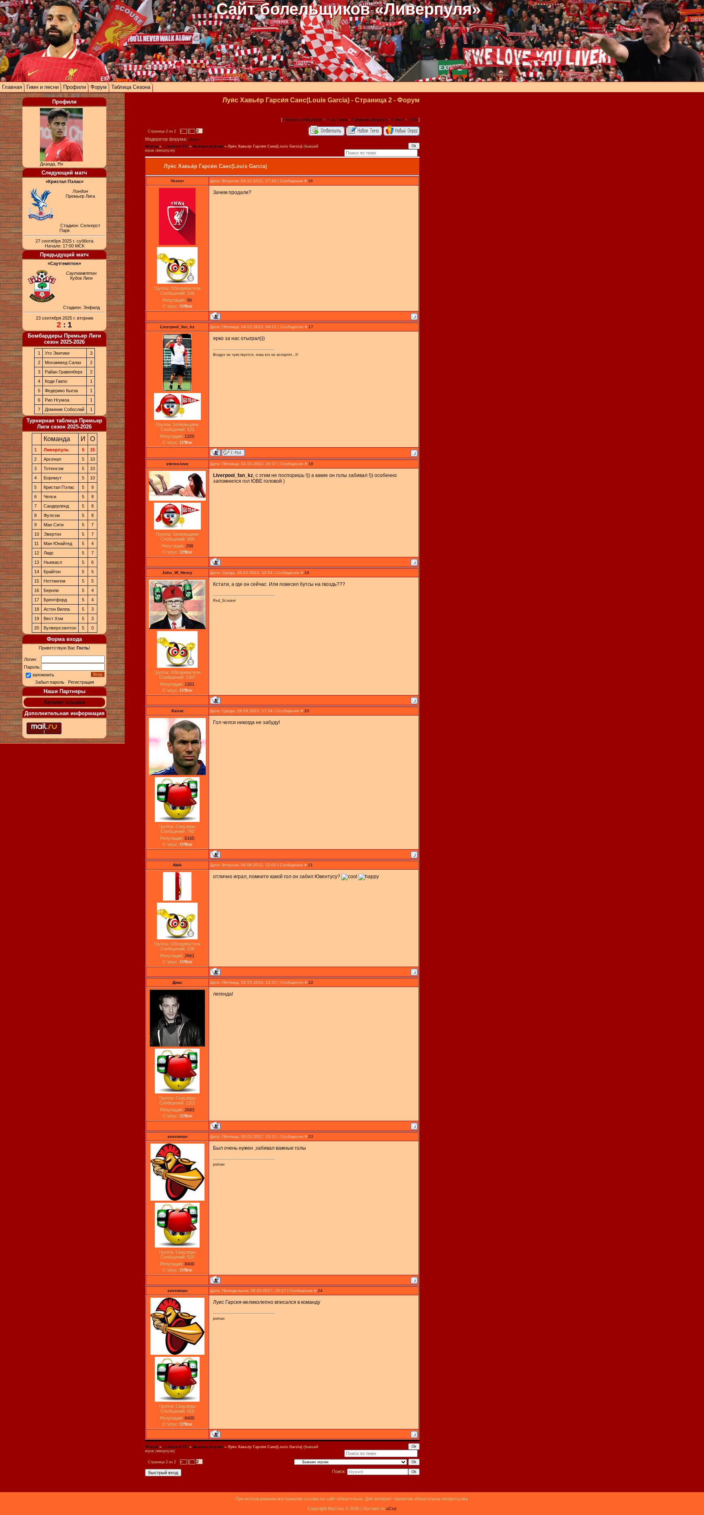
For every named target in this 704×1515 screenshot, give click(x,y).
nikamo (194, 139)
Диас (177, 982)
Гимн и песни (42, 87)
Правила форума (369, 119)
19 (306, 572)
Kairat (177, 711)
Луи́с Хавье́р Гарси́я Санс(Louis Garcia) (265, 146)
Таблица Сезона (130, 87)
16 (310, 181)
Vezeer (177, 181)
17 (310, 327)
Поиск (398, 119)
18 (310, 464)
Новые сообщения (303, 119)
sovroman (177, 1136)
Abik (177, 865)
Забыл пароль (49, 682)
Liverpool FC (175, 146)
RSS (412, 119)
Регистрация (81, 682)
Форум (98, 87)
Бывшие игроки (208, 146)
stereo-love (177, 464)
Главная (12, 87)
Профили (74, 87)
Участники (337, 119)
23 (310, 1136)
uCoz (391, 1508)
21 (310, 865)
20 (306, 711)
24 (320, 1290)
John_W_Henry (177, 572)
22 (310, 982)
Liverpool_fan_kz (177, 327)
